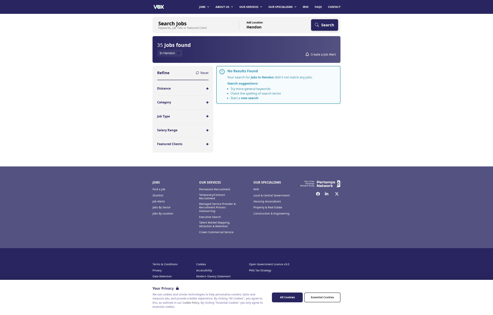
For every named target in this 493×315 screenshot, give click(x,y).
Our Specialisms (280, 7)
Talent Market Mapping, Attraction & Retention (214, 224)
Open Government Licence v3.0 (269, 264)
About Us (222, 7)
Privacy (157, 270)
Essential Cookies (322, 297)
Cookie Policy (191, 302)
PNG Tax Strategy (260, 270)
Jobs (202, 7)
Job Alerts (159, 201)
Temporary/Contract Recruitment (212, 196)
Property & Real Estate (267, 207)
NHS (256, 189)
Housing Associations (267, 201)
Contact (334, 7)
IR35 (306, 7)
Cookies (201, 264)
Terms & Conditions (165, 264)
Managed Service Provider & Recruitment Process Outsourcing (217, 207)
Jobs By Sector (162, 207)
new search (249, 98)
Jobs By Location (163, 213)
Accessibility (204, 270)
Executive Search (210, 217)
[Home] (159, 7)
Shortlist (158, 195)
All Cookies (287, 297)
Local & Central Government (271, 195)
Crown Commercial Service (216, 232)
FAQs (318, 7)
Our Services (248, 7)
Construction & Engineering (271, 213)
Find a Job (159, 189)
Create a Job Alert (323, 54)
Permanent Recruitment (214, 189)
